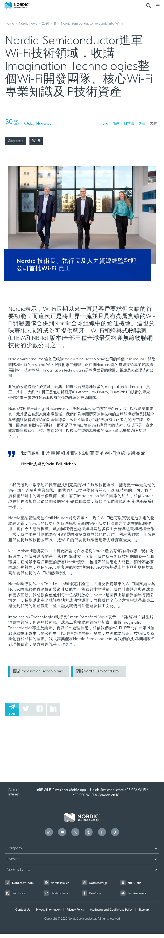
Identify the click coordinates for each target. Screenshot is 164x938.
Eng (105, 123)
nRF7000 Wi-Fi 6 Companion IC (96, 795)
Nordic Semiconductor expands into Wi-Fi (92, 23)
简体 (116, 123)
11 (55, 23)
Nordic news (28, 23)
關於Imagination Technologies (38, 671)
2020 (45, 23)
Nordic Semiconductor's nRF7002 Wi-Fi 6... (120, 790)
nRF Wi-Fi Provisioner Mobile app (61, 790)
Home (9, 23)
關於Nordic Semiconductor (98, 671)
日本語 (129, 123)
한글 (142, 123)
